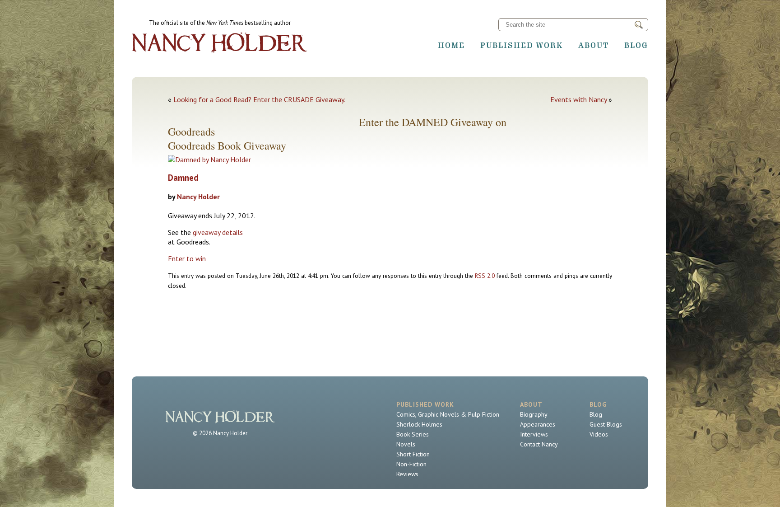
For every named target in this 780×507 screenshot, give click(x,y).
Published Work (521, 45)
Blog (636, 45)
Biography (534, 414)
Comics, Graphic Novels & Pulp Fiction (447, 414)
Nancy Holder (198, 196)
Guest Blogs (606, 424)
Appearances (537, 424)
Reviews (407, 474)
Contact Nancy (539, 444)
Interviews (534, 434)
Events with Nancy (578, 99)
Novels (405, 444)
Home (451, 45)
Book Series (412, 434)
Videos (599, 434)
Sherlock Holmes (419, 424)
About (593, 45)
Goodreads (191, 145)
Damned (183, 177)
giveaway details (218, 232)
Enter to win (187, 258)
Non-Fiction (411, 464)
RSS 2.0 (485, 276)
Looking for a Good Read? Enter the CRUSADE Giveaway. (259, 99)
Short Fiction (413, 454)
